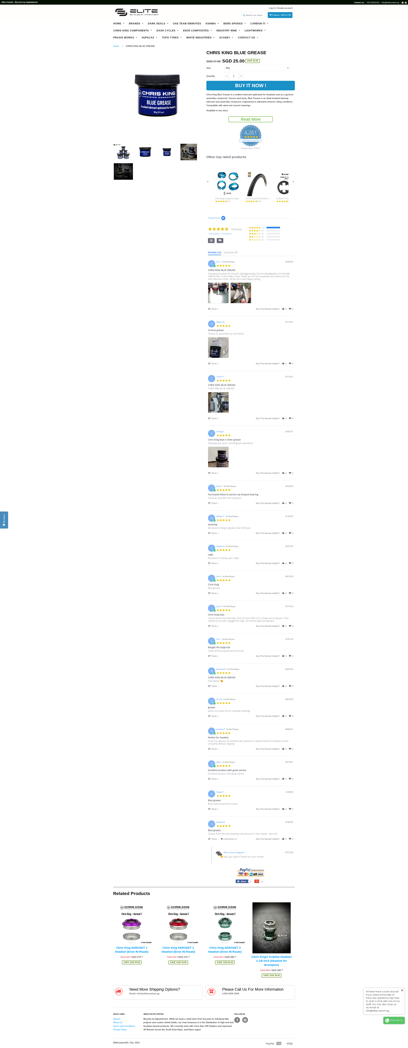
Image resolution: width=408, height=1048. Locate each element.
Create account (284, 8)
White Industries (199, 37)
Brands (135, 23)
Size (208, 68)
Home (117, 23)
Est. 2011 (135, 1042)
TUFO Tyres (170, 37)
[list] (250, 294)
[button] (207, 181)
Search (116, 1019)
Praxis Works (124, 37)
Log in (272, 8)
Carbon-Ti (258, 23)
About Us (117, 1022)
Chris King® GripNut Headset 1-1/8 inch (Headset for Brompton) (271, 960)
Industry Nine (227, 30)
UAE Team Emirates (187, 23)
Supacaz (148, 37)
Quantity (210, 76)
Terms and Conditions (124, 1026)
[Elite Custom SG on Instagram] (245, 1020)
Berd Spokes (233, 23)
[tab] (214, 253)
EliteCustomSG (120, 1042)
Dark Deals (157, 23)
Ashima (211, 23)
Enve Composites (196, 30)
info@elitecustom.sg (390, 2)
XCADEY (225, 37)
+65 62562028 (372, 2)
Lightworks (254, 30)
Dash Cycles (166, 30)
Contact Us (247, 37)
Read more (251, 119)
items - (281, 15)
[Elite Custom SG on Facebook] (237, 1020)
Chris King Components (131, 30)
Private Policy (120, 1029)
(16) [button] (263, 227)
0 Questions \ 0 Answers (220, 233)
